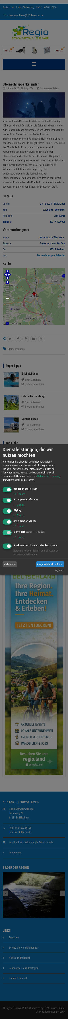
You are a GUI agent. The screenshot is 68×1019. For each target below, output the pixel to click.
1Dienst (18, 504)
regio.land (59, 570)
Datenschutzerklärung (48, 476)
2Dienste (19, 494)
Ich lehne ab (10, 564)
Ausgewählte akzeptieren (50, 564)
